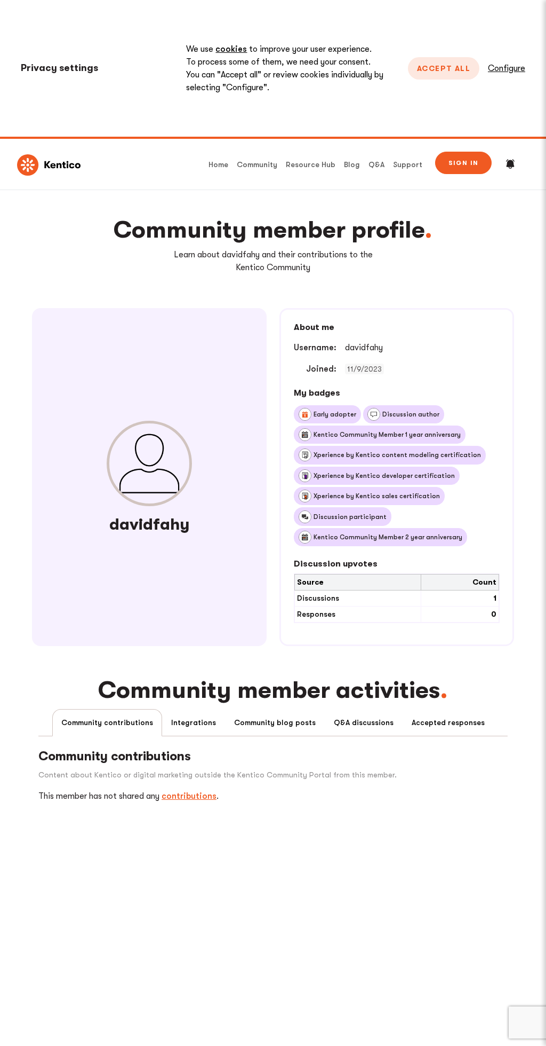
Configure (506, 68)
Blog (352, 164)
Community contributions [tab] (107, 722)
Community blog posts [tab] (275, 722)
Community (257, 164)
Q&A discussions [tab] (364, 722)
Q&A (376, 164)
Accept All (443, 68)
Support (407, 164)
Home (218, 164)
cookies (231, 49)
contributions (189, 796)
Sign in (463, 163)
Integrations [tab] (193, 722)
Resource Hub (310, 164)
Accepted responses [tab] (448, 722)
